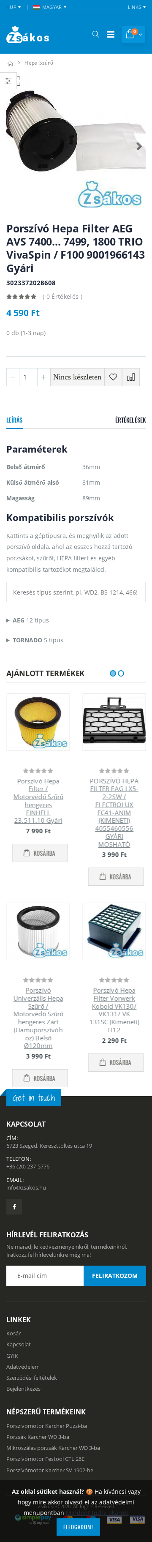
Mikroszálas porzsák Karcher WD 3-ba (53, 1456)
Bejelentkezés (23, 1396)
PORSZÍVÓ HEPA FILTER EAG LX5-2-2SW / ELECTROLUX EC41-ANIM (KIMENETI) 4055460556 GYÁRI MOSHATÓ (114, 813)
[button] (95, 34)
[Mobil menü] (110, 34)
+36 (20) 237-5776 (27, 1174)
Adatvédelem (23, 1374)
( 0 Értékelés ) (62, 296)
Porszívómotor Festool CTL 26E (45, 1467)
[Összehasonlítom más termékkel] (131, 377)
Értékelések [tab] (130, 419)
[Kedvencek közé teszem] (113, 377)
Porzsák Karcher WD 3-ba (37, 1445)
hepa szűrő (38, 62)
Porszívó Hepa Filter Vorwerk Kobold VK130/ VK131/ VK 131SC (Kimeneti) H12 (114, 1010)
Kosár (13, 1341)
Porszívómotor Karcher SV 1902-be (49, 1478)
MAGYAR (52, 7)
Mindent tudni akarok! (97, 1513)
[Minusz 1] (12, 377)
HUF (11, 7)
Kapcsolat (18, 1352)
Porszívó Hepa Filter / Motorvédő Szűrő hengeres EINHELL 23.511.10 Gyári (38, 801)
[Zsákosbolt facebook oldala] (14, 1215)
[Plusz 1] (43, 377)
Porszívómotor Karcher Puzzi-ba (46, 1434)
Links (134, 7)
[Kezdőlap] (10, 62)
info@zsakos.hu (26, 1195)
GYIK (12, 1363)
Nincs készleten (77, 377)
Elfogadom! (78, 1527)
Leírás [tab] (14, 419)
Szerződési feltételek (31, 1385)
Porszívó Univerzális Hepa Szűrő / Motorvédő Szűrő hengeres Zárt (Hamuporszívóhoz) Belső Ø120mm (38, 1018)
